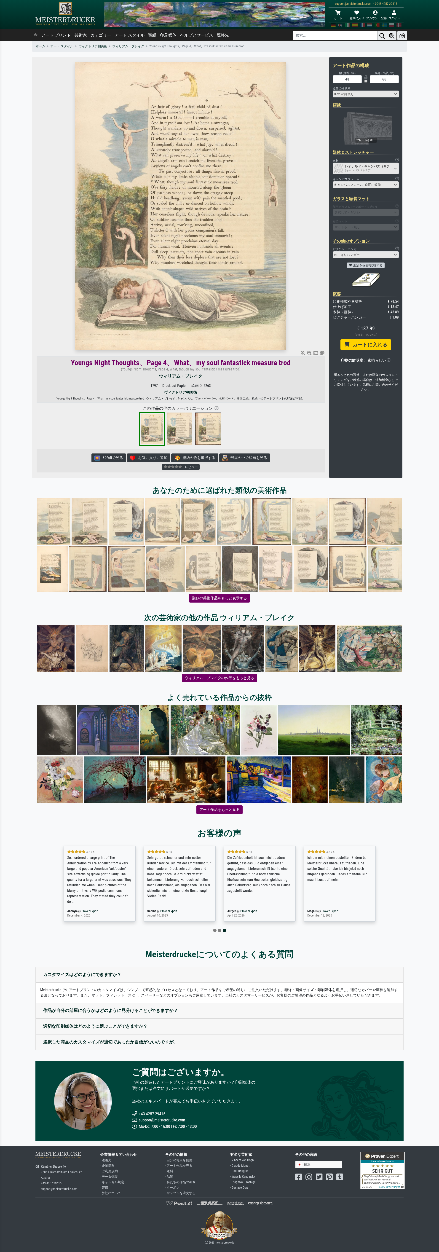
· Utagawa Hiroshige (243, 1182)
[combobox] (366, 94)
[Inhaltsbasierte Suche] (391, 35)
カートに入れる (368, 344)
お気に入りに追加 (151, 458)
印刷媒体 (168, 35)
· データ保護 (109, 1177)
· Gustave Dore (239, 1188)
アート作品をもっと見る (219, 809)
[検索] (382, 35)
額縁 (152, 35)
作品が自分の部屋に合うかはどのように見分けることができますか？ (110, 1010)
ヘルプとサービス (196, 35)
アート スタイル (130, 35)
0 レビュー (190, 467)
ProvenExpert (95, 911)
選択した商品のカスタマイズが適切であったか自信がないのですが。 (110, 1042)
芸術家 (81, 35)
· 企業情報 (107, 1166)
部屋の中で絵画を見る (247, 458)
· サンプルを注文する (180, 1193)
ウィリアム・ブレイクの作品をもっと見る (219, 678)
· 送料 (169, 1171)
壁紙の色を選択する (197, 458)
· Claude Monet (239, 1166)
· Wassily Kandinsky (242, 1177)
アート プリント (56, 35)
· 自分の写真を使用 (178, 1160)
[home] (35, 35)
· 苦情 (104, 1188)
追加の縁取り (342, 88)
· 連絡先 (105, 1160)
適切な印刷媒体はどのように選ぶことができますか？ (95, 1026)
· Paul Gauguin (239, 1171)
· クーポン (172, 1188)
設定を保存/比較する (367, 265)
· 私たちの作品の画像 (180, 1182)
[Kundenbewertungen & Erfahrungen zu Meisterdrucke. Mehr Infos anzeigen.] (382, 1170)
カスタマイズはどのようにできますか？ (82, 974)
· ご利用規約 (109, 1171)
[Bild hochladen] (402, 35)
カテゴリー (101, 35)
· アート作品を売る (178, 1166)
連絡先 (223, 35)
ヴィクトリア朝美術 (92, 46)
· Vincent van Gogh (242, 1160)
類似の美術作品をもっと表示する (219, 598)
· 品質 (169, 1177)
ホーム (40, 46)
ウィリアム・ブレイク (128, 46)
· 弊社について (110, 1193)
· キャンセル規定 (112, 1182)
